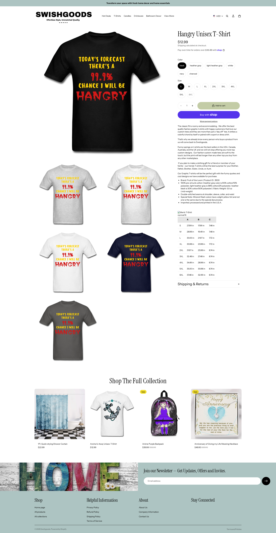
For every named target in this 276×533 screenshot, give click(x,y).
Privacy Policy (93, 507)
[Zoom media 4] (67, 263)
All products (39, 512)
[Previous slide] (38, 414)
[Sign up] (266, 481)
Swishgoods (45, 529)
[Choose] (80, 434)
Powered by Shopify (58, 529)
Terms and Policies (234, 529)
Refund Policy (93, 512)
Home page (39, 507)
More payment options (208, 121)
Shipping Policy (93, 516)
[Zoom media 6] (67, 331)
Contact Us (144, 516)
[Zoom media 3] (136, 195)
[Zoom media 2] (67, 195)
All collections (40, 516)
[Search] (227, 16)
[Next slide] (80, 414)
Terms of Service (94, 521)
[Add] (184, 434)
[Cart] (239, 16)
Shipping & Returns (193, 284)
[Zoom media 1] (101, 93)
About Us (143, 507)
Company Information (149, 512)
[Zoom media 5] (136, 263)
